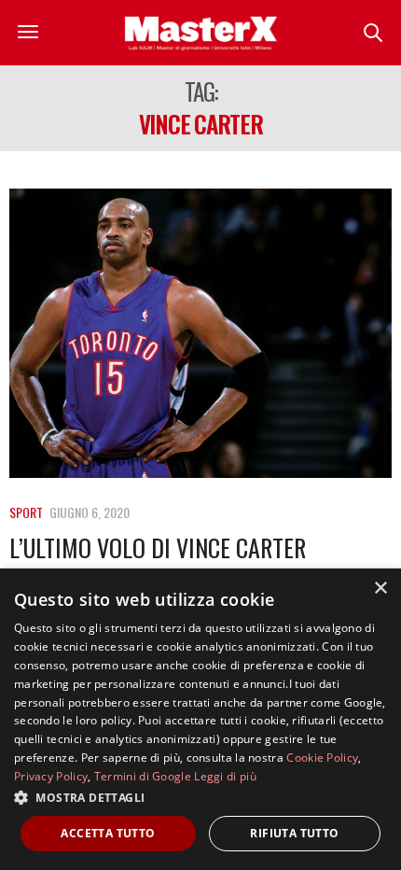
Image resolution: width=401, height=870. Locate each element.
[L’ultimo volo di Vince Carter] (200, 333)
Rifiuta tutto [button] (294, 833)
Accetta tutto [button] (108, 833)
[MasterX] (200, 32)
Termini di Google (142, 776)
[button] (200, 797)
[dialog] (200, 719)
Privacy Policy (51, 776)
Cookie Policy (322, 757)
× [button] (380, 589)
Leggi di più (225, 776)
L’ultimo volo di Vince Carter (157, 547)
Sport (26, 512)
